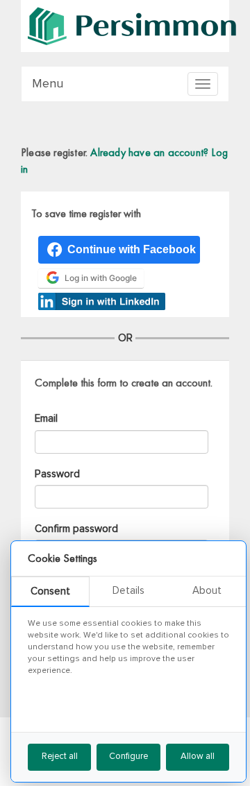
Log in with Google (101, 278)
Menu (47, 84)
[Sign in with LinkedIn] (101, 299)
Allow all (198, 756)
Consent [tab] (50, 591)
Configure (128, 756)
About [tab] (207, 591)
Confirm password (76, 529)
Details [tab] (128, 591)
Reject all (60, 756)
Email (46, 418)
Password (57, 474)
